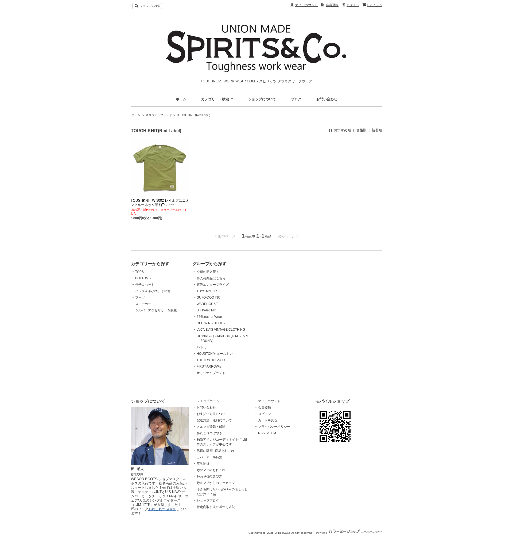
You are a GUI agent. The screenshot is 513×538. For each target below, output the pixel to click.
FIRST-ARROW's (209, 366)
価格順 (361, 130)
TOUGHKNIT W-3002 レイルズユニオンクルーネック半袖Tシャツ (160, 203)
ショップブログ (208, 500)
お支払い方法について (213, 414)
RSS (261, 433)
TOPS (139, 272)
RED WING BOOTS (211, 323)
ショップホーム (208, 401)
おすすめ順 (342, 130)
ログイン (353, 5)
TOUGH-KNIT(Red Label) (193, 115)
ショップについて (262, 99)
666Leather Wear (209, 317)
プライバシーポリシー (274, 427)
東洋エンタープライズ (213, 285)
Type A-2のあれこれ (211, 470)
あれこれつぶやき (209, 433)
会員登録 (332, 5)
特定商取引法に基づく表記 (216, 507)
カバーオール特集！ (211, 457)
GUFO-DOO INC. (209, 297)
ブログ (296, 99)
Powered (322, 532)
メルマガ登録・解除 (211, 427)
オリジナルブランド (159, 115)
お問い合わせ (326, 99)
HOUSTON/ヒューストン (215, 354)
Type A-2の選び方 (209, 476)
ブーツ (140, 297)
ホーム (181, 99)
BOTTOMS (143, 278)
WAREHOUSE (207, 304)
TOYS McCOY (207, 291)
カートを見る (267, 420)
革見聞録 (203, 463)
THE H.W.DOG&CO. (211, 360)
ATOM (271, 433)
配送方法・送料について (214, 420)
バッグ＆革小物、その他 (152, 291)
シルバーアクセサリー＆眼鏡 (156, 310)
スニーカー (143, 304)
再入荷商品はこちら (211, 278)
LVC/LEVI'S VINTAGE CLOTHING (221, 329)
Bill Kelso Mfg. (207, 310)
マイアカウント (306, 5)
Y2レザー (203, 347)
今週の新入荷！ (208, 272)
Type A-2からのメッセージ (216, 483)
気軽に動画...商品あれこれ (215, 451)
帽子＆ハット (144, 285)
